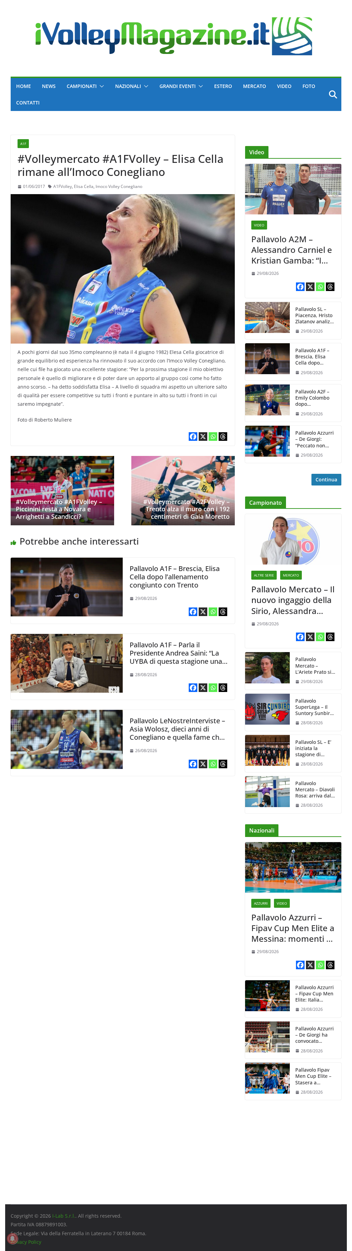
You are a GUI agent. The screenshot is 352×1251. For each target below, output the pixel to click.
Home (23, 86)
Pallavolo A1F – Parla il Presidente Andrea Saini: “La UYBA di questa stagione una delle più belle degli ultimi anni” (176, 661)
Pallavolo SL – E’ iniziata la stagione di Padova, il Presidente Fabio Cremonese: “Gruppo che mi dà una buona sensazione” (314, 748)
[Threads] (223, 436)
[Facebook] (193, 436)
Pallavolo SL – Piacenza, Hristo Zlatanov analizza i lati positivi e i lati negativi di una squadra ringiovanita (315, 315)
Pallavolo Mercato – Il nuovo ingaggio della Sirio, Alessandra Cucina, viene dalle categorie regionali (292, 600)
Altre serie (264, 575)
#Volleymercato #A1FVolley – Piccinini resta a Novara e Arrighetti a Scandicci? (59, 509)
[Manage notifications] (12, 1238)
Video (284, 86)
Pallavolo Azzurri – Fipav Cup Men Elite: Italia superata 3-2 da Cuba (314, 993)
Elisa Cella (84, 186)
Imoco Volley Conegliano (119, 186)
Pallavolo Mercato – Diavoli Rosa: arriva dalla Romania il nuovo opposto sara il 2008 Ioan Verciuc (315, 789)
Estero (223, 86)
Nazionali (128, 86)
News (49, 86)
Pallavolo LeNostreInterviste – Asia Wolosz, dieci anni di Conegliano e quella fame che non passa (177, 733)
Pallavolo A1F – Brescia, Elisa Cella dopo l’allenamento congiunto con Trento (175, 577)
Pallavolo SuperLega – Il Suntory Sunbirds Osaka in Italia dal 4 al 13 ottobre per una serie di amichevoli (315, 707)
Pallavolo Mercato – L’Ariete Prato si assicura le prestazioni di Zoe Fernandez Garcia (313, 665)
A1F (23, 143)
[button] (100, 86)
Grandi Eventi (178, 86)
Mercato (254, 86)
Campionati (82, 86)
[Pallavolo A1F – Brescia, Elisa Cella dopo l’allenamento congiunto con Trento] (67, 562)
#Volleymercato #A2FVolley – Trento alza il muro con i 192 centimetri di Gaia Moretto (186, 509)
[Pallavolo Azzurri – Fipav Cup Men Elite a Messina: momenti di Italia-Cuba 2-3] (293, 867)
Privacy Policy (26, 1242)
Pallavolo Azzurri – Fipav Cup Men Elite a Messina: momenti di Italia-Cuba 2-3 (292, 928)
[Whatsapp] (213, 436)
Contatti (28, 102)
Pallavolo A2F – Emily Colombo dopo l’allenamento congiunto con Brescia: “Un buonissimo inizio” (312, 398)
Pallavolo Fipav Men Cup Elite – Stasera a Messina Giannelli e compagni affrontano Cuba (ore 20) (314, 1076)
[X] (203, 436)
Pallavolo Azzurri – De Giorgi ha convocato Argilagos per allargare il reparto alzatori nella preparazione (314, 1035)
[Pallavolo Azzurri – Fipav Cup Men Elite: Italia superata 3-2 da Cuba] (267, 998)
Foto (308, 86)
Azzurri (261, 903)
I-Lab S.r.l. (63, 1216)
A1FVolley (62, 186)
